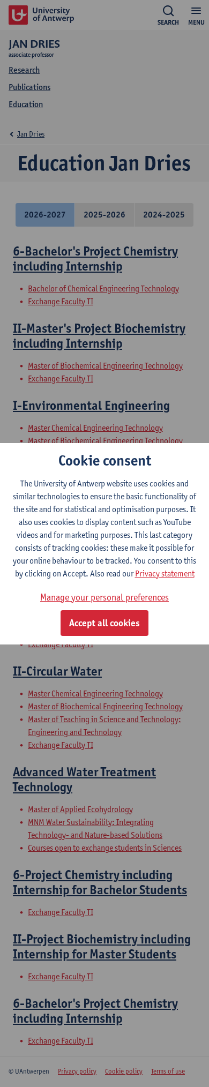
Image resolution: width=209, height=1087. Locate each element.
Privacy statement (165, 573)
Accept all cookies (104, 623)
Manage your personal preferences (104, 597)
